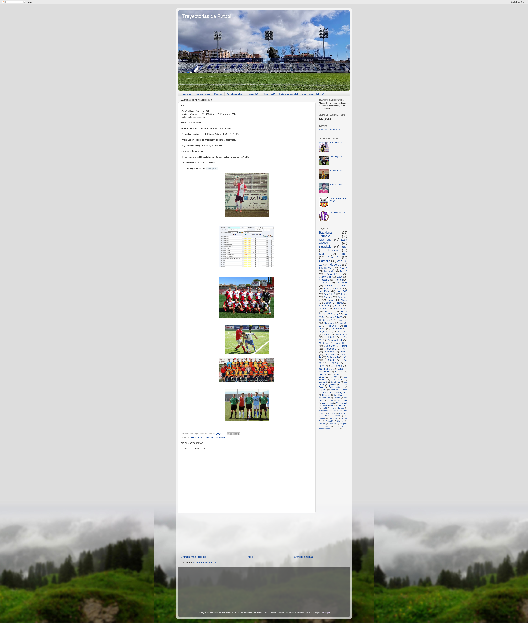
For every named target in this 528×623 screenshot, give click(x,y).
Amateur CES (252, 94)
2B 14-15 (325, 416)
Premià (338, 288)
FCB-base (329, 285)
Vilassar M (324, 279)
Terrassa (324, 236)
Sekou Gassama (337, 212)
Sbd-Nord (341, 421)
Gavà (339, 277)
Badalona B (333, 357)
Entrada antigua (303, 556)
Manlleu (339, 279)
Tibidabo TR (324, 398)
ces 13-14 (324, 291)
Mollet (340, 369)
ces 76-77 (332, 413)
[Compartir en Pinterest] (238, 433)
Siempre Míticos (202, 94)
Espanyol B (325, 277)
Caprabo (323, 390)
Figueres (335, 264)
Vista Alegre (328, 405)
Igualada (332, 385)
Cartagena (343, 424)
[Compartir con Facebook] (235, 433)
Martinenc (329, 323)
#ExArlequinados (234, 94)
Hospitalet (325, 246)
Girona (344, 285)
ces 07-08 (329, 354)
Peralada (342, 331)
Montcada (324, 343)
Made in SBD (269, 94)
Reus (326, 334)
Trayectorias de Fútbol (206, 16)
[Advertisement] (246, 534)
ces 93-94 (334, 377)
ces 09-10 (333, 363)
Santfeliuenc (327, 403)
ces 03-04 (329, 360)
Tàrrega (335, 374)
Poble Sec (323, 374)
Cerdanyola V (326, 320)
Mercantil (328, 271)
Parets (335, 411)
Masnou (328, 302)
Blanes (338, 305)
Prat (326, 288)
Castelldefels (333, 274)
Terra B (339, 426)
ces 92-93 (336, 366)
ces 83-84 (342, 405)
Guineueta (333, 418)
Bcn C (343, 271)
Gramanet (325, 239)
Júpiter (331, 300)
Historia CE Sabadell (288, 94)
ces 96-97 (336, 328)
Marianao (326, 392)
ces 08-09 (324, 372)
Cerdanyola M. (335, 340)
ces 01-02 (341, 343)
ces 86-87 (333, 326)
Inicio (250, 556)
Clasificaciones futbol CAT (313, 94)
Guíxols (338, 372)
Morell (326, 426)
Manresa (323, 308)
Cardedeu (337, 416)
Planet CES (186, 94)
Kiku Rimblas (336, 143)
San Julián (330, 421)
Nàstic (344, 300)
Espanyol (342, 320)
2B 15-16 (337, 379)
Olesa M (326, 395)
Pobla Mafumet (336, 387)
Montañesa (330, 349)
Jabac (344, 390)
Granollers (324, 282)
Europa (333, 250)
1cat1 (344, 346)
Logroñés (336, 429)
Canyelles (332, 424)
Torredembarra (324, 429)
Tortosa (337, 398)
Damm (342, 254)
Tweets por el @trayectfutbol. (330, 129)
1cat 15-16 (343, 413)
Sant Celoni (342, 400)
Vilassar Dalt (341, 403)
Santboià (328, 297)
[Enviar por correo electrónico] (228, 433)
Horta (340, 302)
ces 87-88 (341, 282)
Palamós (325, 268)
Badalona (325, 232)
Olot (345, 349)
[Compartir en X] (233, 433)
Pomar (330, 400)
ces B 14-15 (336, 317)
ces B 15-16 (325, 369)
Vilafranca (210, 438)
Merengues (323, 411)
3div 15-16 (194, 438)
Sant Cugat (335, 382)
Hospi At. (334, 390)
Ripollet (343, 351)
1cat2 (325, 408)
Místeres (218, 94)
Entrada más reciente (193, 556)
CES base (332, 314)
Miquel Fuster (336, 184)
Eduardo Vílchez (337, 170)
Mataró (323, 254)
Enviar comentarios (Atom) (204, 562)
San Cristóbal (340, 308)
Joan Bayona (336, 157)
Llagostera (324, 331)
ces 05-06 (329, 337)
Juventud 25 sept (337, 408)
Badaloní (323, 382)
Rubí (202, 438)
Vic (345, 357)
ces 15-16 (342, 291)
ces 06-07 (329, 346)
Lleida (344, 294)
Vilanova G (220, 438)
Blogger (326, 613)
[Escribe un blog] (230, 433)
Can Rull (322, 424)
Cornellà (324, 261)
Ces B (343, 268)
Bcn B (333, 257)
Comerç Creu (341, 392)
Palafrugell (329, 351)
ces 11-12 (329, 311)
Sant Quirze (339, 395)
